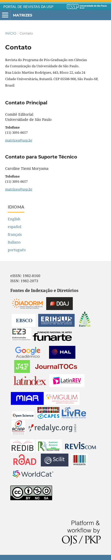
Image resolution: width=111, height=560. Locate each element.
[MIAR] (27, 403)
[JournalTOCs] (56, 371)
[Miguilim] (62, 403)
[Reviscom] (80, 450)
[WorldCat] (33, 479)
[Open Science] (23, 417)
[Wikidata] (79, 465)
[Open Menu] (5, 15)
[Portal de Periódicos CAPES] (48, 417)
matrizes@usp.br (18, 140)
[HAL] (62, 357)
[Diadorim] (27, 308)
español (14, 226)
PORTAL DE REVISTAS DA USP (28, 7)
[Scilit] (54, 465)
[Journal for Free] (22, 371)
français (15, 234)
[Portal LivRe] (74, 417)
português (17, 249)
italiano (14, 242)
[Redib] (22, 450)
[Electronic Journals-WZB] (21, 339)
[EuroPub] (85, 325)
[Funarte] (52, 339)
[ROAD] (24, 465)
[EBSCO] (23, 325)
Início (10, 33)
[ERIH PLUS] (56, 325)
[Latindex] (29, 385)
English (14, 218)
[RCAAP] (18, 433)
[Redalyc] (52, 433)
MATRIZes (22, 15)
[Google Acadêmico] (27, 357)
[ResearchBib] (49, 450)
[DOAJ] (59, 308)
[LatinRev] (66, 385)
